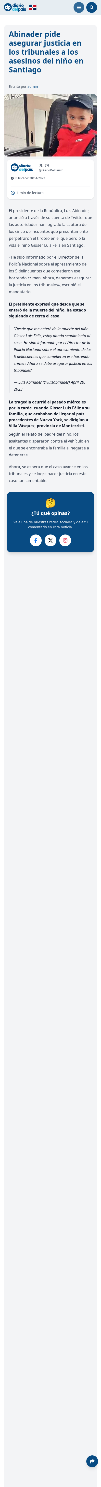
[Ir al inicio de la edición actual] (15, 7)
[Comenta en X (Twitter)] (50, 540)
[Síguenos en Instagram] (47, 165)
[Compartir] (92, 1461)
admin (32, 86)
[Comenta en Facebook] (36, 540)
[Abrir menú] (79, 7)
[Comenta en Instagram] (65, 540)
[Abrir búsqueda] (91, 7)
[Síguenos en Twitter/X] (41, 165)
